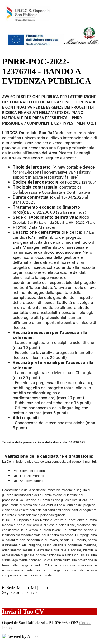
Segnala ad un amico (19, 592)
